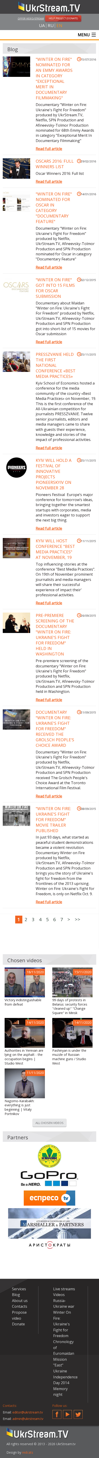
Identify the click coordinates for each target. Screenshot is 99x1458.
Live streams (64, 1288)
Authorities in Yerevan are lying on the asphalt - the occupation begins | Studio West (24, 1056)
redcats (27, 1452)
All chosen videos (49, 1123)
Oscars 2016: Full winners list (55, 163)
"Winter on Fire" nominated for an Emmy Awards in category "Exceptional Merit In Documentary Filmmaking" (54, 78)
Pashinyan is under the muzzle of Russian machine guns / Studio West (69, 1056)
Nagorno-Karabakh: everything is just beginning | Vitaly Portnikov (19, 1107)
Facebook (56, 1412)
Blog (16, 1294)
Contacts (19, 1306)
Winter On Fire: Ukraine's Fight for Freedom (62, 1324)
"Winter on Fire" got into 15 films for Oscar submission (55, 288)
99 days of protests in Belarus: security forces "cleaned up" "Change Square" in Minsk (69, 1006)
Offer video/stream (31, 18)
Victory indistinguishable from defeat (23, 1002)
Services (19, 1288)
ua (42, 25)
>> (77, 919)
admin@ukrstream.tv (27, 1418)
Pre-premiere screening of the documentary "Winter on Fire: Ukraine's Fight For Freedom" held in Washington (55, 635)
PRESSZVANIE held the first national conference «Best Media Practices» (56, 365)
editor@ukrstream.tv (27, 1412)
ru (51, 25)
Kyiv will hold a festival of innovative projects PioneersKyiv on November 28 (53, 474)
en (59, 25)
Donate (18, 1324)
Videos (59, 1294)
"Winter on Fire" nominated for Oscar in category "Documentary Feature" (54, 207)
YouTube (67, 1412)
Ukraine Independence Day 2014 (65, 1377)
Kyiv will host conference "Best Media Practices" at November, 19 (55, 549)
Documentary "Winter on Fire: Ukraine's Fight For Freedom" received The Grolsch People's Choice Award (55, 728)
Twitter (78, 1412)
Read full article (49, 148)
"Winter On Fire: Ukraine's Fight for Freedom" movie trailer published (53, 819)
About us (20, 1300)
